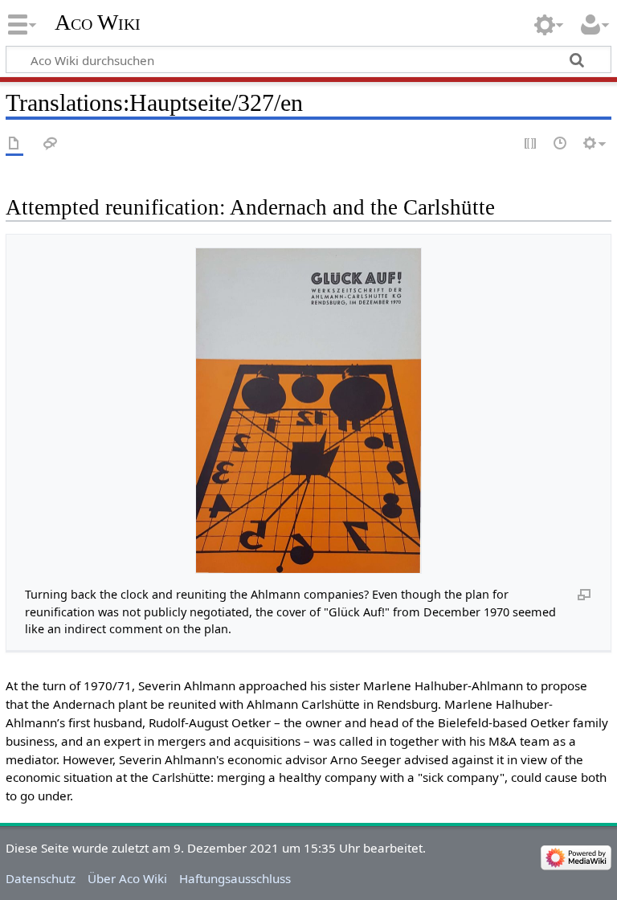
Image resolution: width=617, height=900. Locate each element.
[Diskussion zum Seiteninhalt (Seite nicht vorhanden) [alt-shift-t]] (50, 144)
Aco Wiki (98, 22)
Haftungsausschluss (235, 878)
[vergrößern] (584, 594)
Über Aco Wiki (127, 878)
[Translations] (14, 144)
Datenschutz (41, 878)
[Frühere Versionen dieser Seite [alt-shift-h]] (561, 144)
